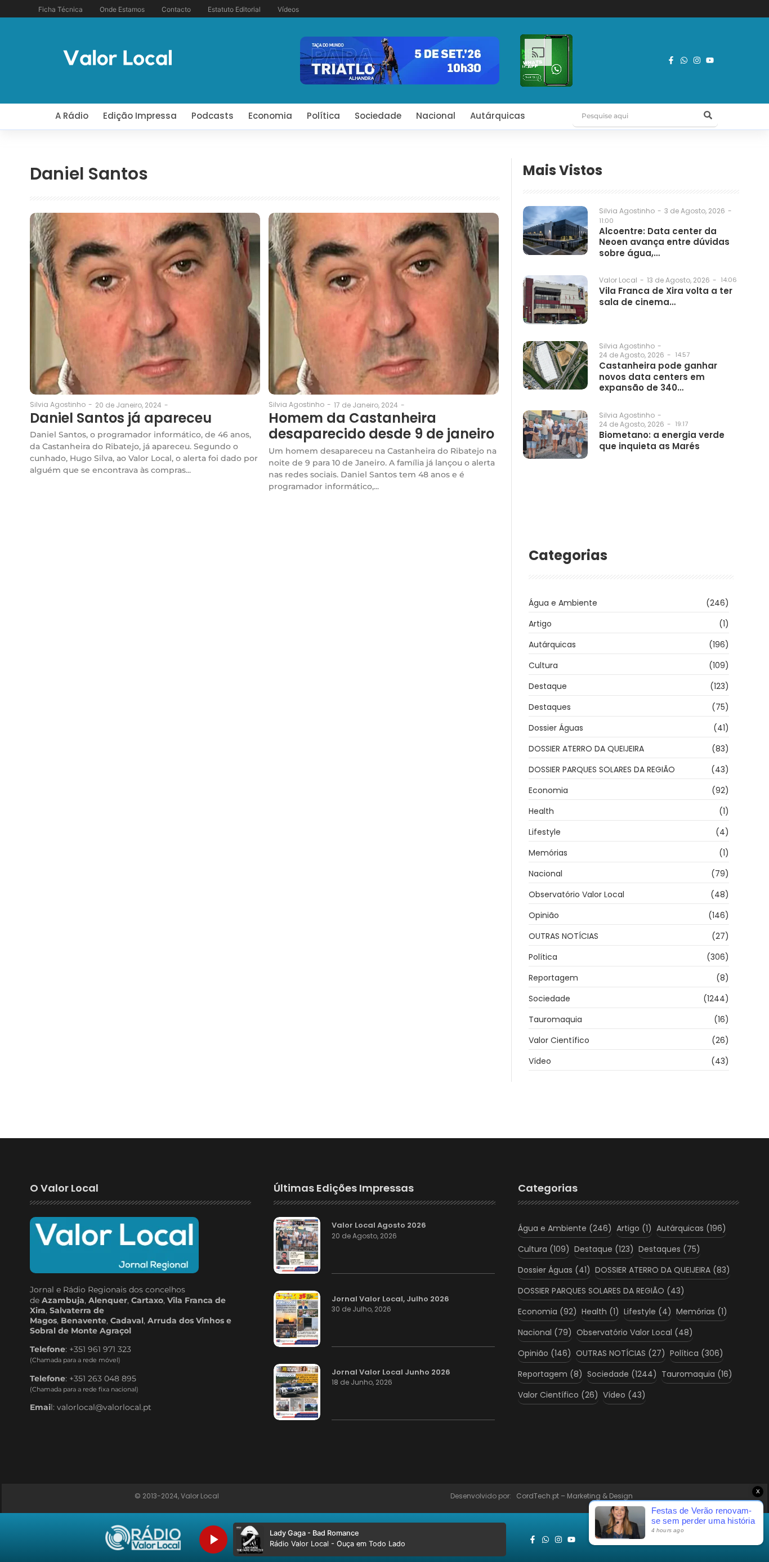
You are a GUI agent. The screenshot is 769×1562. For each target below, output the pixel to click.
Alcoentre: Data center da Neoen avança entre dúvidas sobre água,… (664, 242)
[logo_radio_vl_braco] (143, 1537)
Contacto (176, 9)
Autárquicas (497, 116)
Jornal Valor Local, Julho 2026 (390, 1299)
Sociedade (378, 116)
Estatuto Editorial (234, 9)
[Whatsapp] (684, 60)
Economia (270, 116)
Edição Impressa (140, 116)
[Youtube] (710, 60)
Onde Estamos (122, 9)
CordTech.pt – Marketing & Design (575, 1496)
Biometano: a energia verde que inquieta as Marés (662, 440)
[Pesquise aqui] (708, 116)
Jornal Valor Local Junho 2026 (391, 1372)
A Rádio (71, 116)
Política (323, 116)
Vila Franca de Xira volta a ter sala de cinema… (665, 296)
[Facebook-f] (671, 60)
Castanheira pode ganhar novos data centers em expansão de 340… (658, 376)
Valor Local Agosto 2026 (379, 1225)
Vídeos (288, 9)
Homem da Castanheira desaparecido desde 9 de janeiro (381, 426)
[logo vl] (117, 59)
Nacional (435, 116)
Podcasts (212, 116)
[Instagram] (697, 60)
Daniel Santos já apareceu (121, 418)
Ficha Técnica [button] (60, 9)
